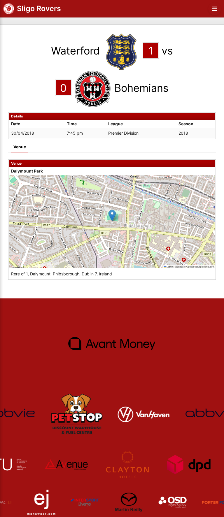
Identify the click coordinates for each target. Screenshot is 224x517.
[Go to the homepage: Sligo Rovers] (9, 9)
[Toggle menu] (214, 8)
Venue (19, 146)
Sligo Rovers (39, 8)
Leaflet (169, 266)
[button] (112, 215)
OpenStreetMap (194, 266)
